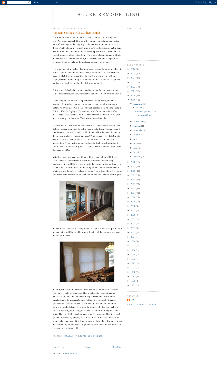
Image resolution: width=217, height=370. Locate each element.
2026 (133, 69)
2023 (133, 82)
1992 (133, 263)
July (135, 138)
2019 (133, 99)
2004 (133, 223)
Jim (132, 300)
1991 (133, 267)
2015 (133, 175)
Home (87, 347)
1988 (133, 272)
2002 (133, 232)
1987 (133, 276)
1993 (133, 258)
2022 (133, 86)
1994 (133, 254)
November (138, 121)
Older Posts (117, 347)
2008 (133, 206)
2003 (133, 228)
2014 (133, 179)
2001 (133, 236)
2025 (133, 73)
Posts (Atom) (71, 353)
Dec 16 (139, 107)
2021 (133, 91)
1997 (133, 245)
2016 (133, 170)
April (136, 147)
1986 (133, 280)
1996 (133, 250)
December (138, 103)
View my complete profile (142, 305)
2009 (133, 201)
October (137, 125)
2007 (133, 210)
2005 (133, 219)
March (136, 152)
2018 (133, 162)
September (138, 130)
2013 (133, 184)
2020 (133, 95)
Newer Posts (58, 347)
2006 (133, 214)
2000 (133, 241)
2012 (133, 188)
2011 (133, 192)
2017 (133, 166)
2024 (133, 77)
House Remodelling (108, 14)
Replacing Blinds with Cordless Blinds (76, 32)
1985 (133, 285)
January (137, 156)
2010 (133, 197)
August (137, 134)
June (135, 143)
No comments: (96, 336)
